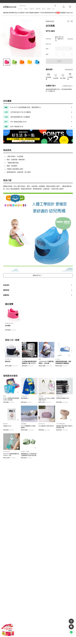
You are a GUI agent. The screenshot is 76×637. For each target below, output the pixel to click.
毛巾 (53, 9)
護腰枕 (49, 9)
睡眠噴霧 (38, 9)
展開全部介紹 (37, 275)
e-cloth (57, 359)
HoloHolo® (6, 451)
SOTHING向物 (60, 423)
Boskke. (41, 396)
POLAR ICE (8, 359)
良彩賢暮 (23, 423)
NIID (40, 359)
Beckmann (42, 423)
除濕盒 (26, 9)
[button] (6, 62)
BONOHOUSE (9, 323)
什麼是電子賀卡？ (67, 86)
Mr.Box (24, 359)
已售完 (59, 61)
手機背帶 (31, 9)
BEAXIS (5, 423)
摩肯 (4, 396)
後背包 (44, 9)
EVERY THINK (25, 451)
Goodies (20, 9)
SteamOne (59, 396)
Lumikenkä (24, 396)
